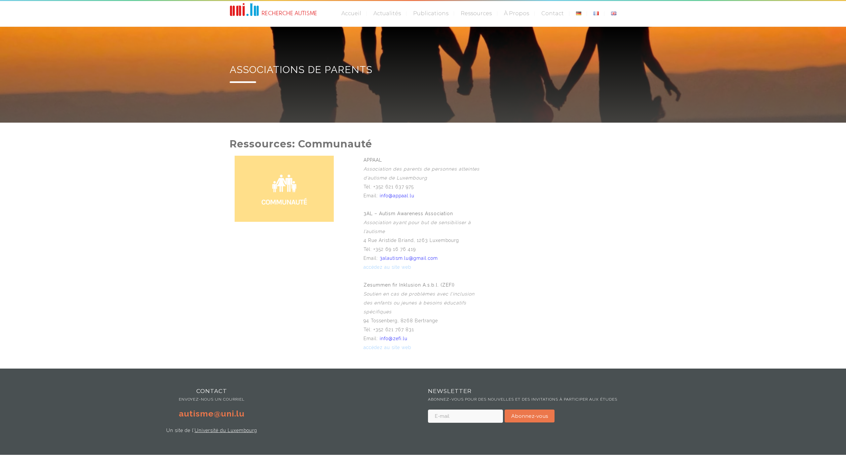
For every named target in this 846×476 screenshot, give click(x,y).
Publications (430, 13)
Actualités (387, 13)
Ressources (476, 13)
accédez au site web (387, 267)
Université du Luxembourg (226, 430)
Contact (552, 13)
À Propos (516, 13)
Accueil (351, 13)
